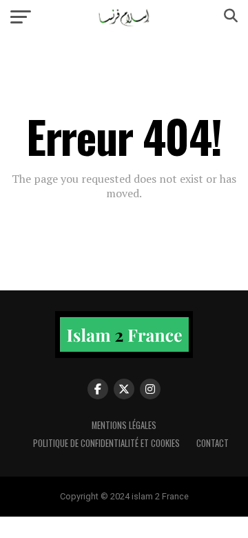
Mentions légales (124, 425)
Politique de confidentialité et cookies (106, 443)
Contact (212, 443)
